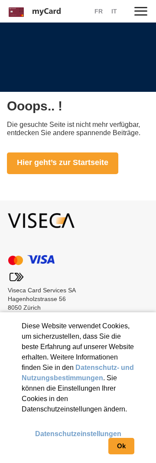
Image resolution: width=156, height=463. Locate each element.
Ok (121, 446)
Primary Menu (140, 11)
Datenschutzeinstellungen (78, 433)
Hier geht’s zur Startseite (62, 162)
